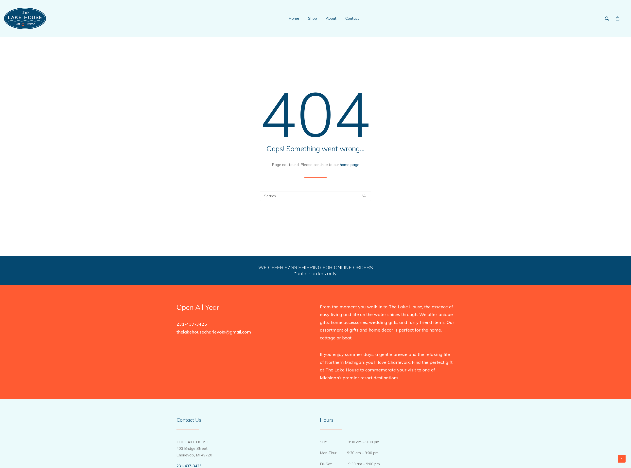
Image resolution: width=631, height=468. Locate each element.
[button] (364, 195)
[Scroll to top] (622, 458)
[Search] (315, 196)
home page (349, 164)
